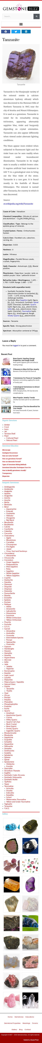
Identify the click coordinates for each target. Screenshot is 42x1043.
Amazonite (10, 609)
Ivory (6, 429)
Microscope (6, 450)
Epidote (7, 600)
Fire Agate (10, 547)
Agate (8, 538)
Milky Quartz (11, 720)
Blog (21, 1029)
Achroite (9, 788)
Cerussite (8, 533)
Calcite (7, 527)
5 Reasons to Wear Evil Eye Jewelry (26, 369)
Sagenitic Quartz (13, 731)
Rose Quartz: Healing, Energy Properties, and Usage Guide (24, 359)
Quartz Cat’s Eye (13, 722)
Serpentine (8, 744)
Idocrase (7, 660)
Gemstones (19, 1017)
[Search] (36, 16)
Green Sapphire (12, 562)
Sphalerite (8, 755)
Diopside (8, 587)
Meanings (26, 1023)
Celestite (8, 531)
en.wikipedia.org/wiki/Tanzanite (18, 204)
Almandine (10, 631)
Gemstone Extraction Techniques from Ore (16, 467)
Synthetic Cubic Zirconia (14, 775)
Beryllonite (8, 522)
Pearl (6, 436)
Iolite (10, 309)
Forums (35, 1023)
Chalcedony (9, 536)
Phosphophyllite (11, 704)
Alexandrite (11, 556)
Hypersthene (9, 658)
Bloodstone (11, 540)
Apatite (7, 493)
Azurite (7, 500)
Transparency (7, 473)
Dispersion (5, 476)
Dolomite (8, 591)
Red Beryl (10, 520)
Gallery (14, 1029)
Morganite (10, 518)
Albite (8, 607)
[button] (21, 24)
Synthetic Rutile (10, 780)
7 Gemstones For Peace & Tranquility (27, 378)
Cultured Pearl (12, 438)
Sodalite (7, 753)
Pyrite (6, 709)
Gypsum (7, 646)
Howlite (7, 655)
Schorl (9, 797)
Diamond (8, 584)
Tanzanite (10, 689)
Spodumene (9, 762)
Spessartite (10, 642)
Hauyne (7, 651)
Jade (6, 664)
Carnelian (10, 542)
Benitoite (8, 505)
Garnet (7, 629)
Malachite (8, 680)
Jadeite (9, 666)
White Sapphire (12, 573)
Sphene (7, 757)
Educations (30, 1017)
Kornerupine (9, 671)
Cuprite (7, 578)
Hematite (8, 653)
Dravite (9, 791)
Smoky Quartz (13, 316)
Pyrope (9, 640)
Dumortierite (9, 593)
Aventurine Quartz (13, 715)
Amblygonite (9, 487)
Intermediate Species (14, 638)
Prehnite (7, 706)
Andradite (10, 633)
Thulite (9, 691)
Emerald (9, 511)
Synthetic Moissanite (13, 777)
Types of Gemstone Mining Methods (14, 464)
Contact (28, 1029)
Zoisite (7, 686)
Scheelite (8, 742)
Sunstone (10, 615)
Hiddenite (10, 764)
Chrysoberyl (9, 553)
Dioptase (8, 589)
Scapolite (8, 740)
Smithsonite (9, 751)
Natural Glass (9, 684)
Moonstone (11, 613)
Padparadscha (12, 564)
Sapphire (23, 300)
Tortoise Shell (9, 434)
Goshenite (10, 513)
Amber (7, 425)
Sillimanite (8, 746)
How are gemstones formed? (12, 459)
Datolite (7, 582)
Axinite (7, 498)
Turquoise (8, 806)
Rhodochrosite (10, 733)
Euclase (7, 602)
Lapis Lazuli (9, 675)
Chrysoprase (11, 544)
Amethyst (10, 713)
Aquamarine (11, 509)
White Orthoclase (13, 618)
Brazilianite (8, 525)
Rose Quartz (11, 726)
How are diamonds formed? (11, 462)
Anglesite (8, 491)
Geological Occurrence (10, 453)
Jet (5, 431)
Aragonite (8, 496)
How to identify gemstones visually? (14, 470)
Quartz (33, 305)
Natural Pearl (11, 440)
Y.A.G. (6, 808)
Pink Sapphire (12, 567)
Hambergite (9, 649)
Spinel (35, 302)
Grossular (10, 635)
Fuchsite (7, 624)
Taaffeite (7, 782)
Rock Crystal (11, 724)
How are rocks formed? (10, 456)
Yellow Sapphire (12, 576)
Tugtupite (8, 804)
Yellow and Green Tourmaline (18, 802)
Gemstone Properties (12, 1023)
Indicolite (10, 793)
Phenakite (8, 702)
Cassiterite (8, 529)
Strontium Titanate (12, 771)
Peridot (7, 697)
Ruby (8, 569)
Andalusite (8, 489)
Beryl (6, 507)
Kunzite (9, 766)
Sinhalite (7, 748)
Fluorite (7, 622)
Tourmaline (26, 311)
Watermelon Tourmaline (16, 799)
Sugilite (7, 773)
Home (10, 1017)
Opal (6, 693)
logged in (16, 345)
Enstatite (8, 598)
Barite (6, 502)
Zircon (7, 695)
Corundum (8, 560)
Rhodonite (8, 735)
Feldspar (7, 604)
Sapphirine (8, 737)
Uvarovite (10, 644)
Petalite (7, 700)
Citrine (9, 717)
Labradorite (11, 611)
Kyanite (7, 673)
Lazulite (7, 678)
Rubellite (10, 795)
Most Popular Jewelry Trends (24, 398)
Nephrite (10, 669)
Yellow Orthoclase (13, 620)
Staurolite (8, 768)
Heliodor (9, 516)
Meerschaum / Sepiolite (14, 682)
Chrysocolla (9, 558)
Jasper (9, 549)
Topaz (6, 784)
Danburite (8, 580)
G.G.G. (7, 627)
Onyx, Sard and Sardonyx (16, 551)
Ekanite (7, 595)
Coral (6, 427)
